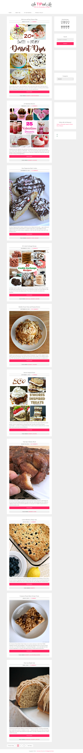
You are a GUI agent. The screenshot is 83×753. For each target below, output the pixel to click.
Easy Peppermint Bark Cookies (29, 168)
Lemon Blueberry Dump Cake (29, 519)
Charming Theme (40, 751)
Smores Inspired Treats (29, 372)
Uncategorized (35, 95)
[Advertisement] (66, 60)
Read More (29, 91)
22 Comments (34, 170)
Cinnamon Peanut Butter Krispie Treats (29, 596)
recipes (37, 298)
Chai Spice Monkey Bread (29, 441)
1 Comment (34, 21)
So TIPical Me (41, 5)
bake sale (28, 298)
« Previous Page (11, 745)
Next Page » (30, 745)
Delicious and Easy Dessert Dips (29, 19)
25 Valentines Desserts (29, 103)
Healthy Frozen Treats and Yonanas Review (29, 307)
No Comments (34, 309)
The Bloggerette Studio (49, 751)
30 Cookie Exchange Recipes (29, 246)
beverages (28, 739)
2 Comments (35, 248)
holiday (35, 160)
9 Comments (33, 665)
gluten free (33, 654)
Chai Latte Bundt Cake (29, 663)
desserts (28, 95)
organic (35, 364)
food (32, 238)
